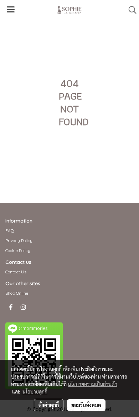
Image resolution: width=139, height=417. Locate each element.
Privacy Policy (18, 240)
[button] (130, 10)
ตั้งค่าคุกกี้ (48, 405)
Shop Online (16, 293)
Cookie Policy (17, 250)
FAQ (9, 230)
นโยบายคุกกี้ (34, 391)
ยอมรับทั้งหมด (86, 405)
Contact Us (15, 271)
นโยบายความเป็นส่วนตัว (92, 384)
